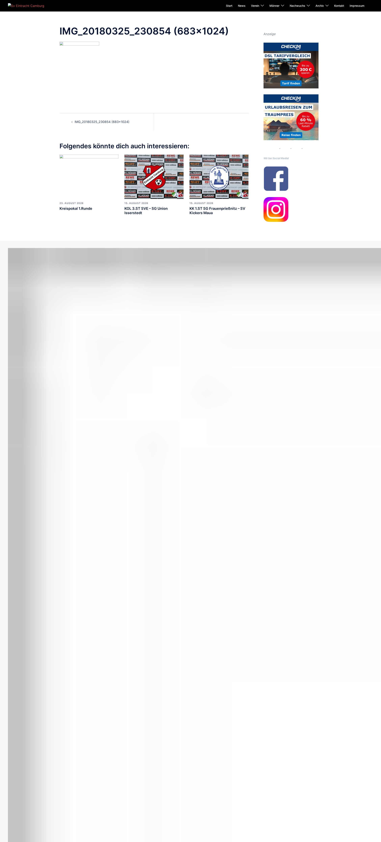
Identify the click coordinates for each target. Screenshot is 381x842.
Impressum (357, 5)
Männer (274, 5)
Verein (255, 5)
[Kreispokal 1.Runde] (89, 176)
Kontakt (339, 5)
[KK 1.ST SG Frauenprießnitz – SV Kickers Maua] (219, 176)
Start (229, 5)
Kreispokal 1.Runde (76, 208)
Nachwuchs (297, 5)
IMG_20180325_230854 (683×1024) (102, 122)
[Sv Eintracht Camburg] (26, 6)
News (241, 5)
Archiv (320, 5)
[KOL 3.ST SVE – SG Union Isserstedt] (153, 176)
